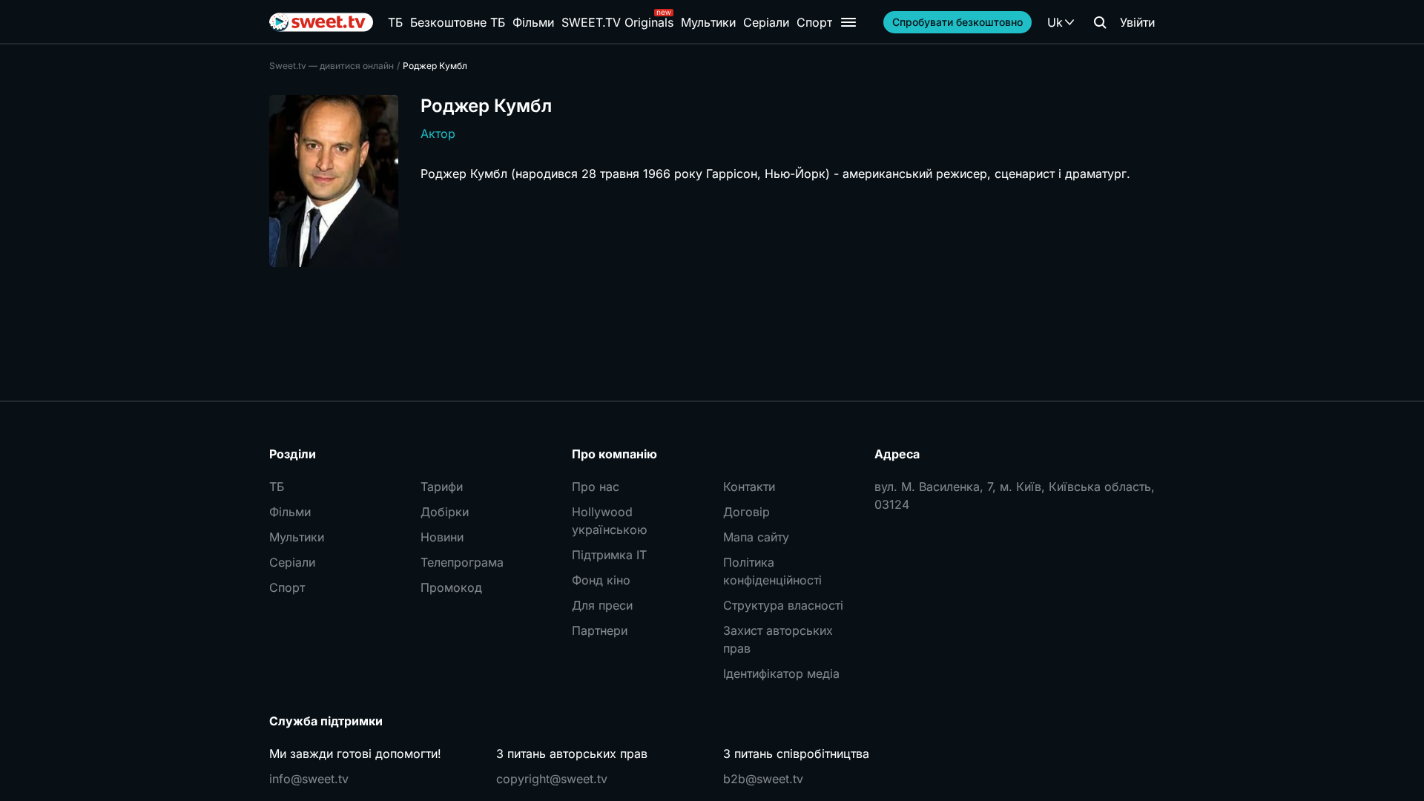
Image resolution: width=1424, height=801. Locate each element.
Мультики (708, 22)
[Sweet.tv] (321, 22)
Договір (746, 511)
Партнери (599, 630)
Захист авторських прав (778, 639)
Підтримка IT (609, 554)
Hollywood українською (609, 520)
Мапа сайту (756, 537)
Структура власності (783, 605)
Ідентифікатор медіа (781, 673)
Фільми (533, 22)
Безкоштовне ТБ (457, 22)
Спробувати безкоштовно (957, 22)
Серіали (766, 22)
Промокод (451, 587)
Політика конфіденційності (772, 571)
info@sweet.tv (309, 778)
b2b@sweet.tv (763, 778)
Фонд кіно (601, 580)
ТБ (395, 22)
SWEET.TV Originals (617, 22)
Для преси (602, 605)
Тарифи (442, 486)
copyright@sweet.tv (551, 778)
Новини (442, 537)
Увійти (1137, 22)
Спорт (814, 22)
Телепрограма (462, 562)
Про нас (595, 486)
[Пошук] (1100, 22)
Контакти (749, 486)
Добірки (445, 511)
